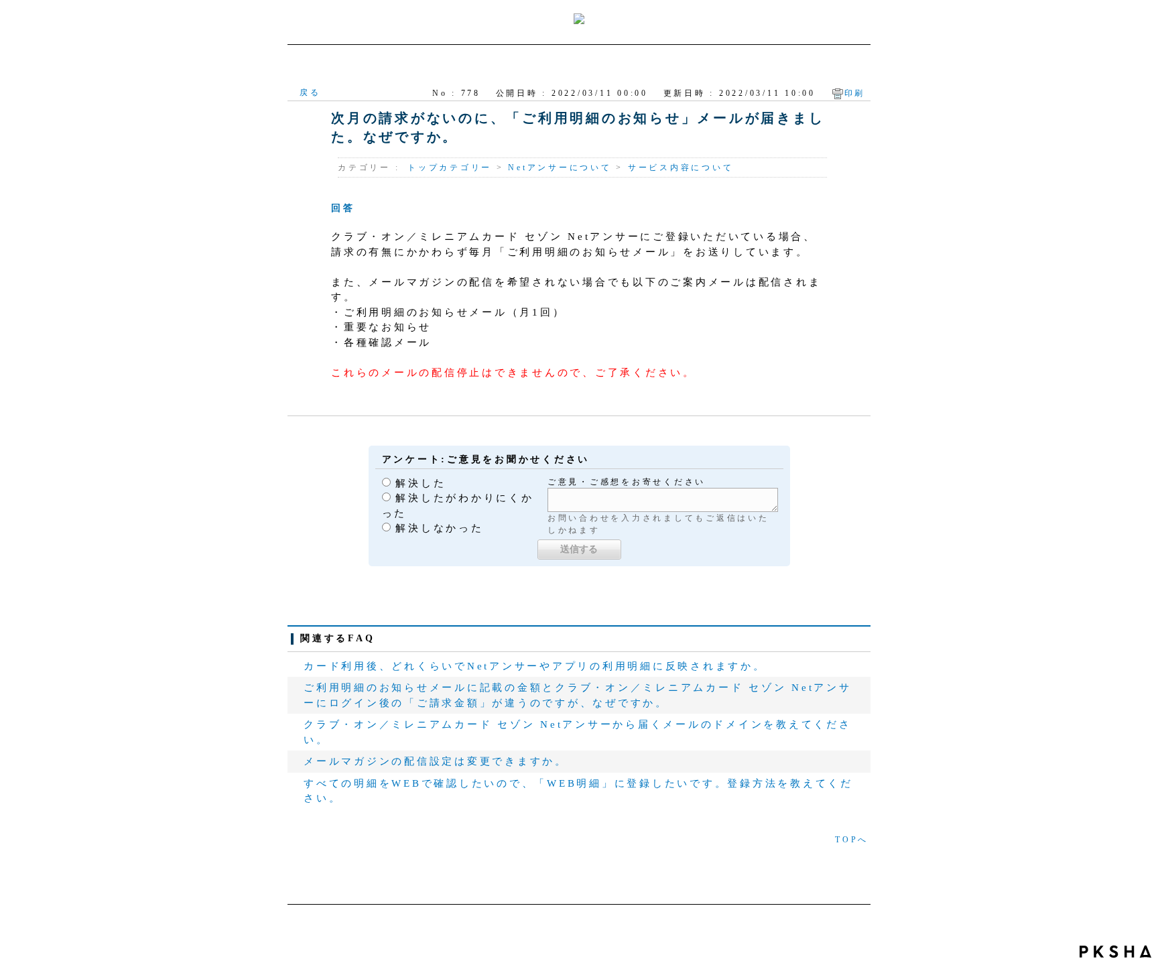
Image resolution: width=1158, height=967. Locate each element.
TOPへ (851, 839)
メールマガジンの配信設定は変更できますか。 (436, 761)
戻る (310, 92)
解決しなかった (439, 528)
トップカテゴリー (449, 167)
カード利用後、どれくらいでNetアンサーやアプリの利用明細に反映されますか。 (535, 666)
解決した (420, 483)
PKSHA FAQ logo (1115, 951)
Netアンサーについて (559, 167)
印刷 (855, 93)
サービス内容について (681, 167)
